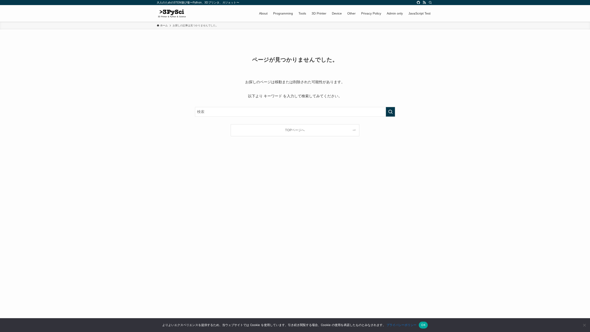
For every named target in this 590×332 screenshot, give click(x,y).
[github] (418, 2)
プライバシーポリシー (401, 325)
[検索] (430, 2)
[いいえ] (584, 325)
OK (423, 325)
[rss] (424, 2)
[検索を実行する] (390, 112)
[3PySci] (172, 13)
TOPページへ (295, 130)
